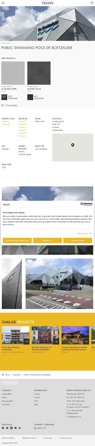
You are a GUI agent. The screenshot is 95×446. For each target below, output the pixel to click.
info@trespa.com (75, 417)
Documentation (7, 401)
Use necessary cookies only (17, 240)
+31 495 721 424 (75, 404)
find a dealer (12, 105)
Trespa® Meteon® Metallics (23, 124)
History (4, 397)
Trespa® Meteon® (6, 123)
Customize (46, 240)
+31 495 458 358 (75, 410)
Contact (37, 397)
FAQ (36, 401)
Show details (82, 234)
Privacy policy (47, 438)
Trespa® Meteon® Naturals (23, 133)
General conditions (8, 438)
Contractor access (66, 438)
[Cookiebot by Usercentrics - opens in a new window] (82, 204)
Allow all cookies (78, 240)
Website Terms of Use (29, 438)
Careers (37, 394)
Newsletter (6, 404)
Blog (35, 404)
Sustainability (6, 394)
